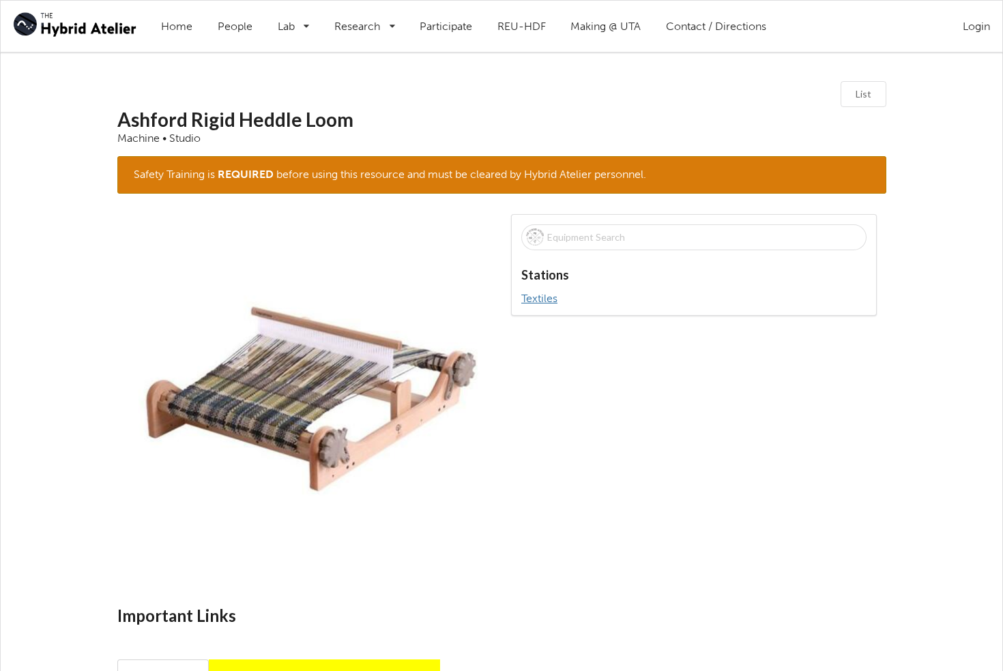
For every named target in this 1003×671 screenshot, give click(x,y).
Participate (446, 26)
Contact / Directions (716, 26)
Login (976, 26)
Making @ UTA (605, 26)
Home (176, 26)
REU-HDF (521, 26)
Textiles (539, 299)
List (863, 94)
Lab (299, 17)
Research (370, 17)
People (235, 26)
